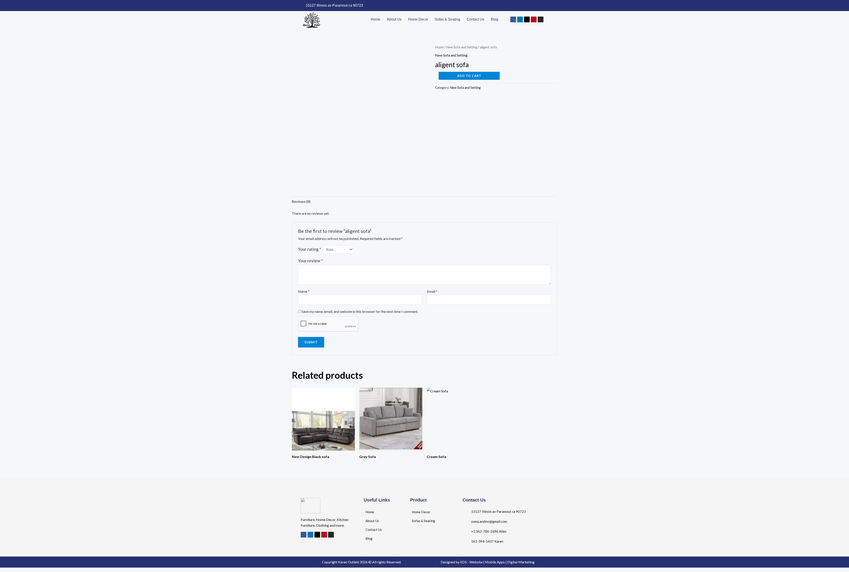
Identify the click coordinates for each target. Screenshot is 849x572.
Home (375, 19)
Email (432, 291)
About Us (394, 19)
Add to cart (469, 76)
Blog (494, 19)
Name (304, 291)
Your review (310, 260)
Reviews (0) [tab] (301, 201)
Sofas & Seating (447, 19)
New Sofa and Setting (461, 47)
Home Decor (418, 19)
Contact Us (475, 19)
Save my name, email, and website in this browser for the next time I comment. (360, 311)
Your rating (309, 249)
